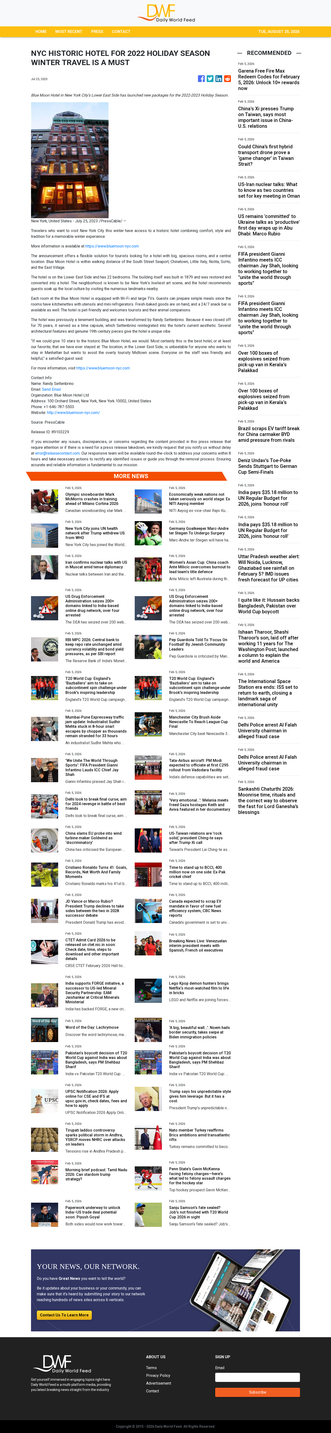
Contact (152, 1391)
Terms (151, 1367)
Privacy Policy (158, 1375)
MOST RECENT (68, 31)
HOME (41, 31)
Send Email (51, 389)
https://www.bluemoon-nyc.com (112, 246)
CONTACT (121, 31)
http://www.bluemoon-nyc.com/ (73, 412)
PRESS (97, 31)
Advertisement (158, 1383)
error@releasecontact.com (57, 453)
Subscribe (257, 1392)
